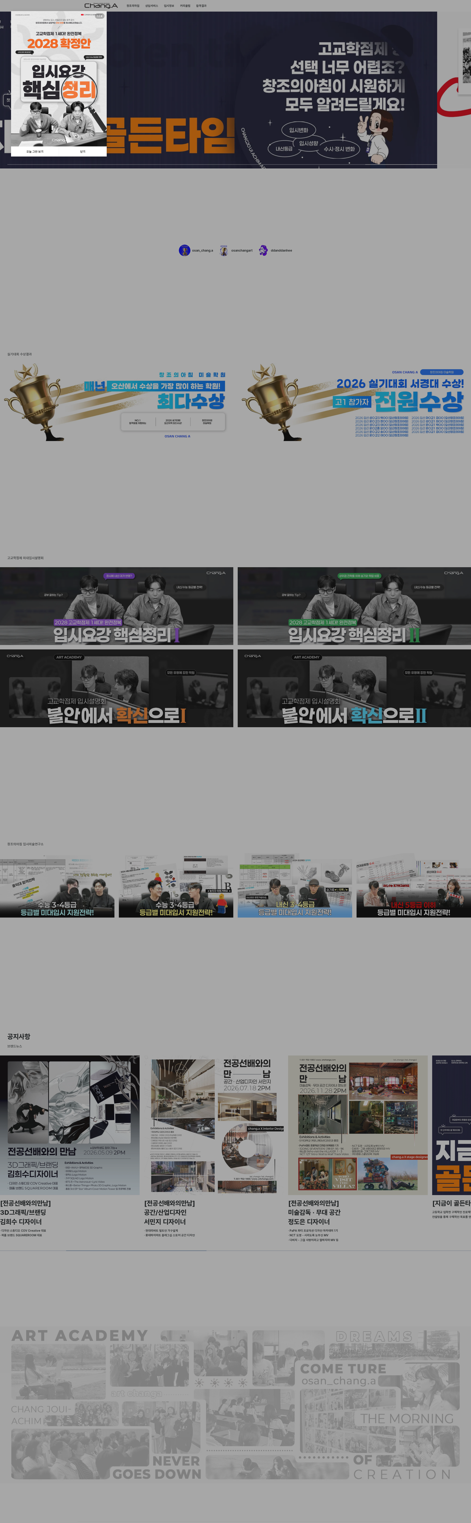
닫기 (82, 152)
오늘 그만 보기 (34, 152)
